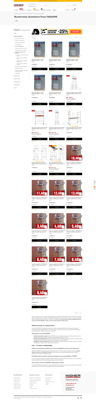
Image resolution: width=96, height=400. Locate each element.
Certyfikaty (47, 383)
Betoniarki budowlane (17, 384)
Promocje (23, 10)
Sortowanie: (33, 35)
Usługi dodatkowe (17, 84)
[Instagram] (81, 398)
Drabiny (15, 33)
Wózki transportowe (17, 387)
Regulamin (31, 385)
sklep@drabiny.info (32, 6)
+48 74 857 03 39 (32, 4)
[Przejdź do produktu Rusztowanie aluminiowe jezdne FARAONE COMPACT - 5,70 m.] (40, 83)
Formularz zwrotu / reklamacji (35, 379)
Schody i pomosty (17, 381)
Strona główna (16, 13)
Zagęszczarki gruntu (17, 385)
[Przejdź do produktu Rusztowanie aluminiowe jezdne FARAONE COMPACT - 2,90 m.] (57, 49)
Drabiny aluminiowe (17, 377)
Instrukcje (47, 384)
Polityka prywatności (33, 381)
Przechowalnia (47, 380)
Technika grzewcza (17, 81)
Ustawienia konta (48, 379)
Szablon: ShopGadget (17, 398)
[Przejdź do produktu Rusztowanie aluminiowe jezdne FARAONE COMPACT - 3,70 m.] (74, 49)
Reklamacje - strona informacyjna (35, 377)
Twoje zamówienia (48, 377)
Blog (55, 10)
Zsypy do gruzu (16, 383)
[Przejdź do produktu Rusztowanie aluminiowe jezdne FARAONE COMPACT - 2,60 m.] (40, 49)
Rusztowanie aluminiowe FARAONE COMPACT (22, 64)
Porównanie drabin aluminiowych (35, 380)
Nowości (29, 10)
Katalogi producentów (33, 388)
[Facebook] (78, 398)
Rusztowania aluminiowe (29, 13)
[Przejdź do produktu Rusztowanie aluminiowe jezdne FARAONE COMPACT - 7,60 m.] (57, 83)
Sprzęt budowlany (17, 75)
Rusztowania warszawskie (19, 68)
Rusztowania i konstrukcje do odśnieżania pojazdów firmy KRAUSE (21, 71)
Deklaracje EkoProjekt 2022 (50, 381)
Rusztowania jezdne (17, 379)
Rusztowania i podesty (22, 13)
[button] (81, 1)
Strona (76, 37)
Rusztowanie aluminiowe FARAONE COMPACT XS (22, 61)
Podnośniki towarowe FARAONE (20, 42)
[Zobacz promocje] (57, 32)
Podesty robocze (17, 73)
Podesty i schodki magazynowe (19, 40)
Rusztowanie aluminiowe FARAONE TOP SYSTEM (22, 55)
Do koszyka (39, 207)
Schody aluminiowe (18, 44)
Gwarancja (31, 384)
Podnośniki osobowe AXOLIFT (19, 38)
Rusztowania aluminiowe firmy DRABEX (21, 50)
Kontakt (49, 10)
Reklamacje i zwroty (33, 383)
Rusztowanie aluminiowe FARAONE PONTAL (22, 58)
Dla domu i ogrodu (17, 78)
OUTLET (44, 10)
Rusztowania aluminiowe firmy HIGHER (21, 66)
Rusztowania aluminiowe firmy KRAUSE (21, 48)
